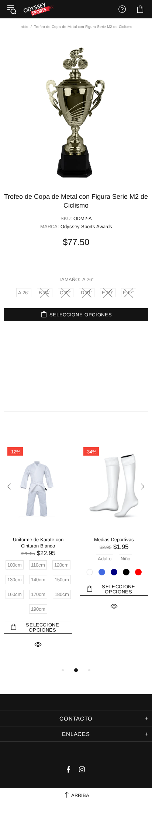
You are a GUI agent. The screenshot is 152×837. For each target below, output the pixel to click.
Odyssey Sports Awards (86, 226)
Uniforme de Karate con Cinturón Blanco (38, 543)
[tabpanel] (38, 554)
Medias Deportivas (114, 539)
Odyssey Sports (39, 9)
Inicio (24, 27)
